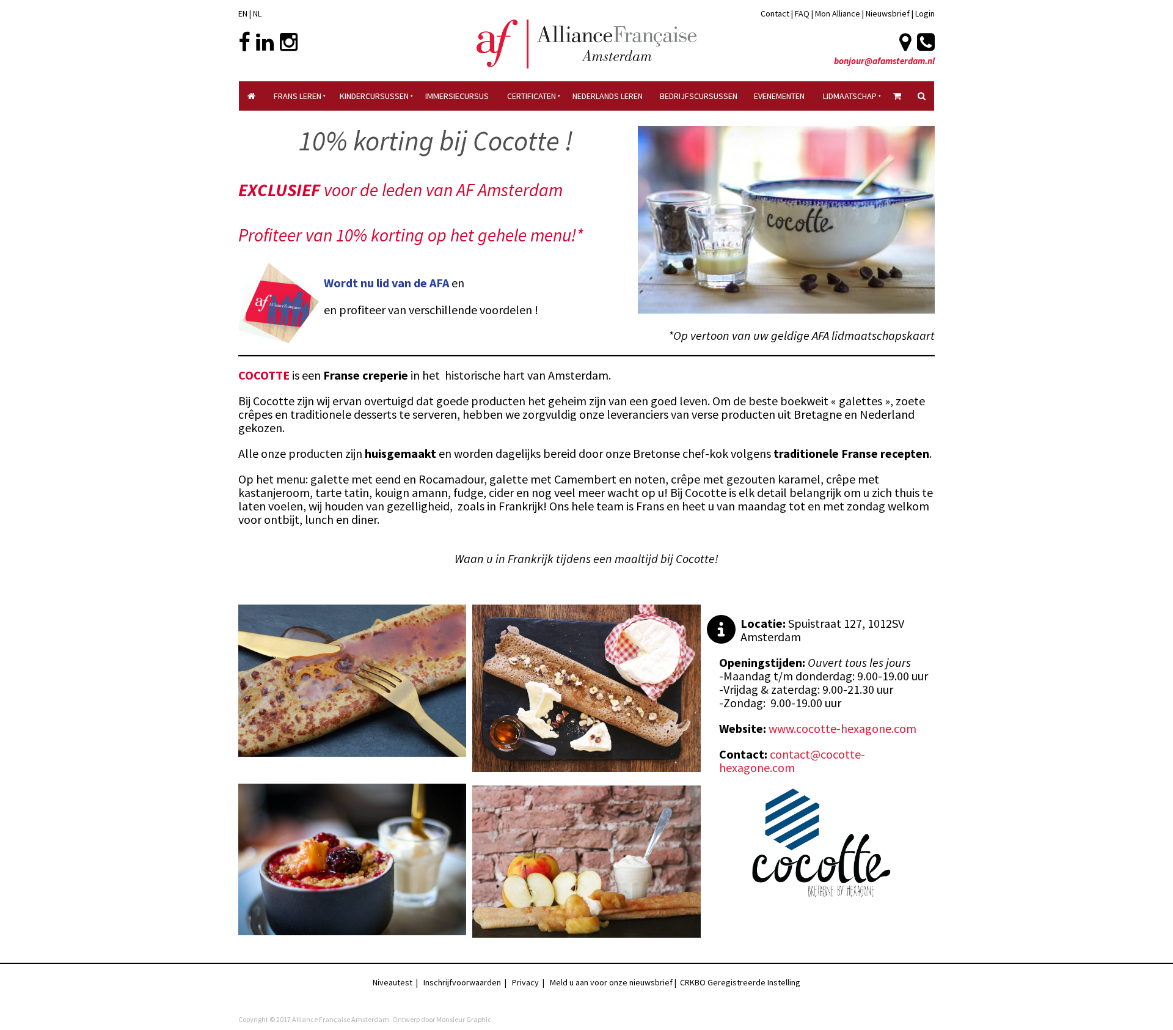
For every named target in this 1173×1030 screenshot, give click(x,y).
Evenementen (779, 95)
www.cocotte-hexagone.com (842, 728)
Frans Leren (297, 95)
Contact (775, 13)
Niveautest (392, 982)
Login (925, 13)
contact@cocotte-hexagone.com (792, 760)
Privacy (525, 982)
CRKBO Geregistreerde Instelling (740, 982)
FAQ (802, 13)
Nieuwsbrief (889, 13)
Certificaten (531, 95)
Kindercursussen (374, 95)
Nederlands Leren (607, 95)
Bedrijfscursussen (698, 95)
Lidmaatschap (850, 95)
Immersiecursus (457, 95)
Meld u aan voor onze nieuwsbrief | (615, 982)
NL (257, 13)
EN (242, 13)
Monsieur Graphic (463, 1019)
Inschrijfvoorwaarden (462, 982)
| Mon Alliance (835, 13)
